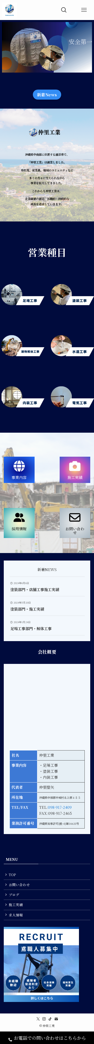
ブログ (14, 894)
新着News (47, 95)
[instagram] (44, 1019)
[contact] (56, 1019)
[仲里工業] (9, 10)
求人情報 (16, 914)
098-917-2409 (60, 807)
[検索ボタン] (64, 10)
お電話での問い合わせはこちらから (50, 1037)
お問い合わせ (19, 884)
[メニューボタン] (84, 10)
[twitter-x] (38, 1019)
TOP (12, 874)
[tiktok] (50, 1019)
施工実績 (16, 904)
